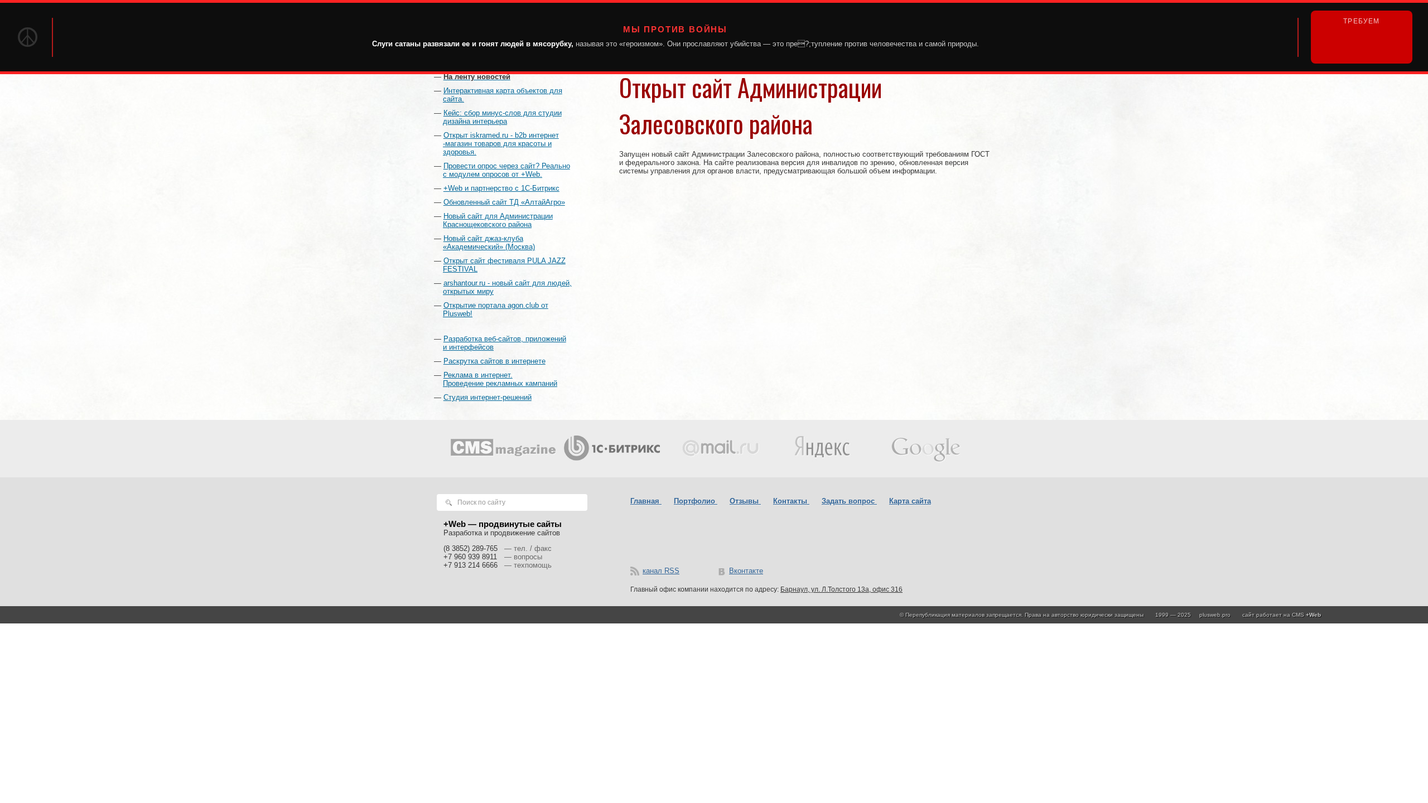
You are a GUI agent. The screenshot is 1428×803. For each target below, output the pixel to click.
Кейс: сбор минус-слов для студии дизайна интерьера (502, 117)
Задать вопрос (849, 501)
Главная (646, 501)
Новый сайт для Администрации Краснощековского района (498, 220)
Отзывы (745, 501)
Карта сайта (910, 501)
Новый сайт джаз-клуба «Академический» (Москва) (489, 242)
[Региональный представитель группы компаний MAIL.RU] (715, 448)
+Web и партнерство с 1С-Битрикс (501, 188)
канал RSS (661, 571)
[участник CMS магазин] (503, 448)
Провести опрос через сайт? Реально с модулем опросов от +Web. (506, 170)
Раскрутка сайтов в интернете (494, 361)
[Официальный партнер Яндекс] (820, 448)
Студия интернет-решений (487, 397)
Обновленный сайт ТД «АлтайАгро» (504, 202)
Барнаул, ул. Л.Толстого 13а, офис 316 (841, 589)
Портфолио (695, 501)
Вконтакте (746, 571)
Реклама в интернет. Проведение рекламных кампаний (500, 379)
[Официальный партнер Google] (924, 448)
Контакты (791, 501)
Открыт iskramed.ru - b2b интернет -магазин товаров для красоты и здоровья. (501, 143)
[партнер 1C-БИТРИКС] (610, 448)
